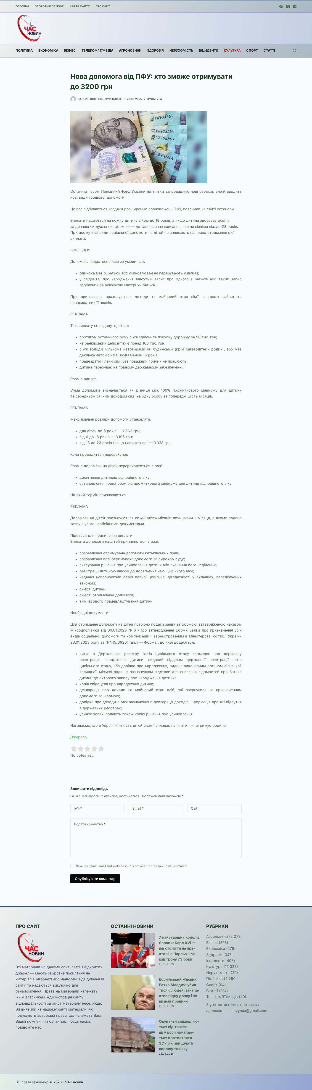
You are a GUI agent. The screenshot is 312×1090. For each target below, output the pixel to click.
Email (138, 808)
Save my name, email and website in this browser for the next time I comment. (132, 866)
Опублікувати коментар (95, 879)
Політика (24, 50)
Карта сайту (80, 6)
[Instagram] (294, 6)
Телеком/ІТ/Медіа (97, 50)
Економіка (48, 50)
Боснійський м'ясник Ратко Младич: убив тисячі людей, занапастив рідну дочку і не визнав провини (179, 990)
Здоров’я (155, 50)
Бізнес (70, 50)
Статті (269, 50)
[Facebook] (281, 6)
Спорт (252, 50)
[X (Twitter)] (288, 6)
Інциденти (208, 50)
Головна (22, 6)
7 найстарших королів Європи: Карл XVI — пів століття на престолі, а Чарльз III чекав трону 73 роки (179, 948)
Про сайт (102, 6)
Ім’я (78, 808)
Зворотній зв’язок (49, 6)
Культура (232, 50)
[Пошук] (294, 50)
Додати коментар (89, 824)
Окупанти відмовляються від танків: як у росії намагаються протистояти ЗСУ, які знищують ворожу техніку (179, 1035)
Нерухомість (181, 50)
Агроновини (130, 50)
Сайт (195, 808)
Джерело (78, 737)
